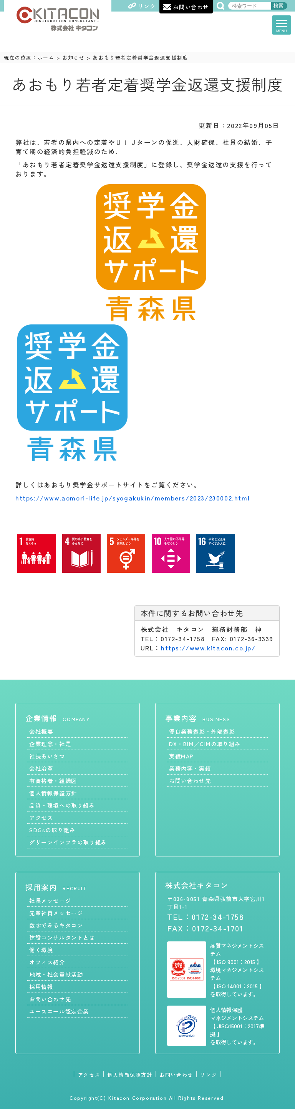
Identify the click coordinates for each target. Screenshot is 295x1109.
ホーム (46, 57)
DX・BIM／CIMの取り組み (205, 744)
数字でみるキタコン (56, 925)
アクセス (41, 817)
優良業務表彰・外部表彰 (202, 731)
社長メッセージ (50, 900)
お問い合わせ (176, 1074)
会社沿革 (41, 768)
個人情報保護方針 (53, 793)
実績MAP (181, 756)
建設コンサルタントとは (62, 937)
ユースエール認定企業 (59, 1011)
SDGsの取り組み (52, 830)
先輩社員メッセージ (56, 913)
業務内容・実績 (190, 768)
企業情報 (57, 718)
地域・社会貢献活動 (56, 974)
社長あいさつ (47, 756)
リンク (208, 1074)
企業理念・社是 (50, 744)
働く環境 (41, 950)
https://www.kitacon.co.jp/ (208, 647)
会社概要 (41, 731)
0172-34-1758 (218, 916)
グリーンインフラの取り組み (68, 842)
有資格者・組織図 (53, 780)
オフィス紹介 (47, 962)
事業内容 (197, 718)
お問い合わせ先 (190, 780)
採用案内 (56, 887)
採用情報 (41, 987)
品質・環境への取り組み (62, 805)
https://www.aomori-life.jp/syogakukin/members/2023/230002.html (132, 497)
